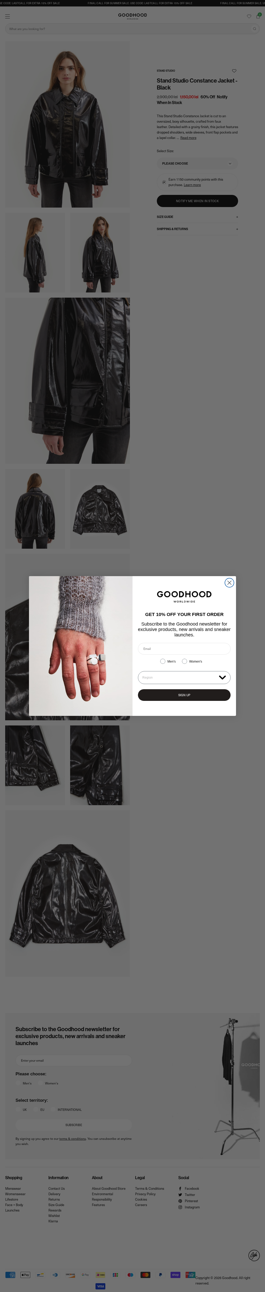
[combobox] (179, 677)
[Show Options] (222, 677)
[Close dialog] (229, 582)
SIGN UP (184, 695)
